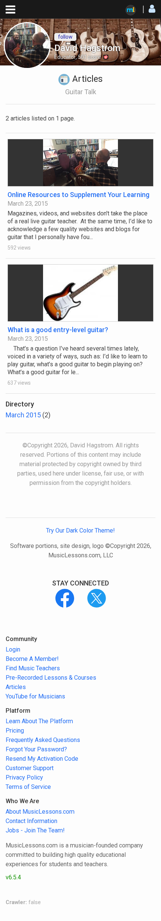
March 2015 (23, 415)
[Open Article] (80, 162)
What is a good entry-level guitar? (57, 330)
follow (65, 37)
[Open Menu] (10, 9)
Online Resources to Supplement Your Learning (78, 195)
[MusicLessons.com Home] (130, 10)
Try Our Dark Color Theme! (80, 530)
